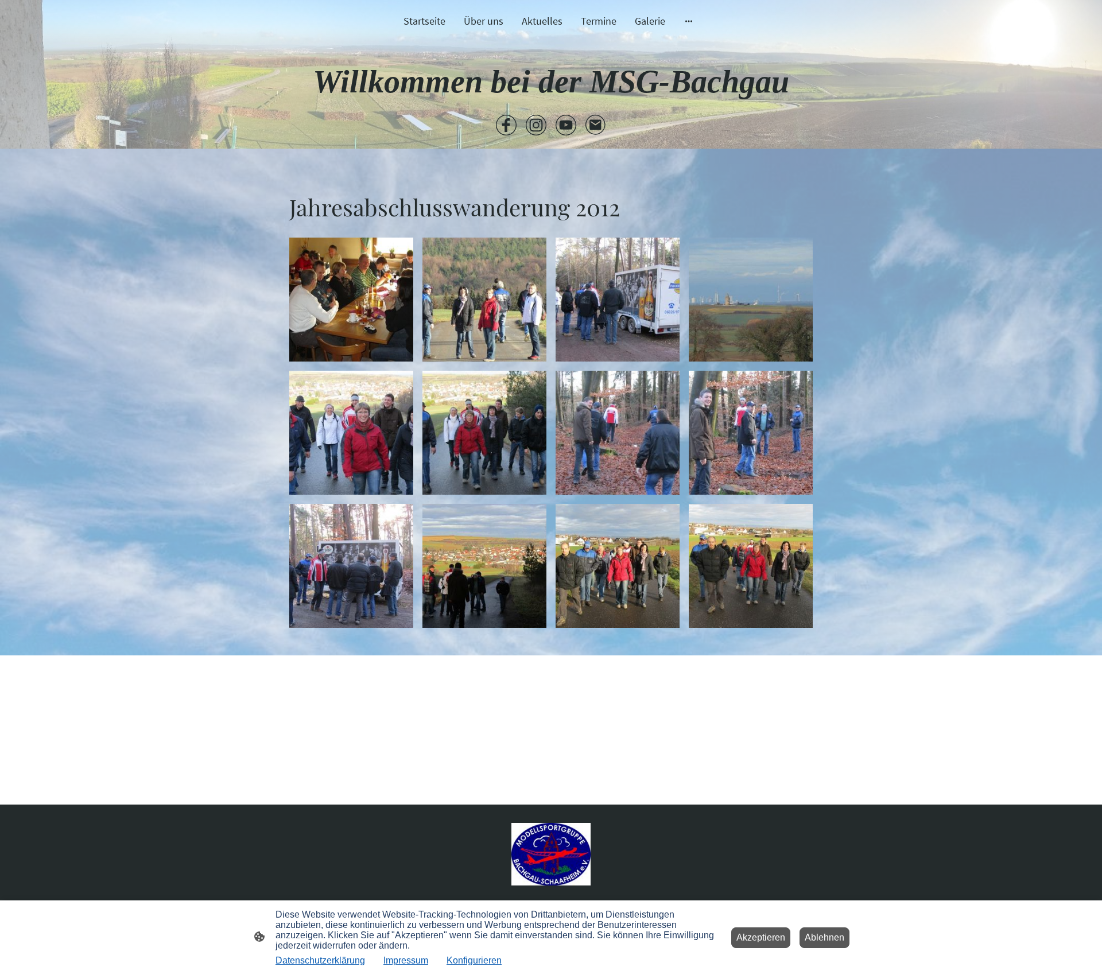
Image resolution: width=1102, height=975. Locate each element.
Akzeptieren (760, 937)
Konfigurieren (474, 960)
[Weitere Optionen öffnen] (689, 21)
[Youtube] (566, 125)
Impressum (405, 960)
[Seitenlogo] (551, 854)
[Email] (595, 125)
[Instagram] (536, 125)
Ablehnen (824, 937)
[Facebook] (506, 125)
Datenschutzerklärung (320, 960)
